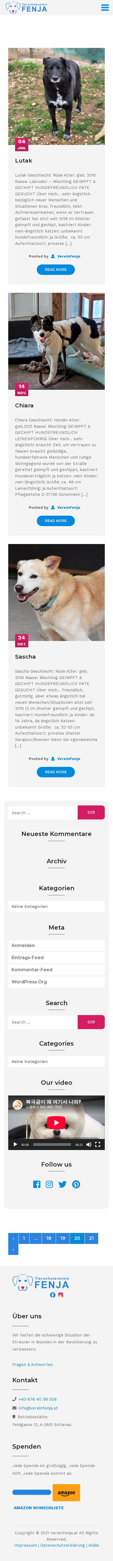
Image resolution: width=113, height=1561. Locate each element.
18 (48, 1238)
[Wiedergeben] (15, 1144)
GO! (91, 812)
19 (62, 1238)
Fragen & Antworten (32, 1364)
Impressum (25, 1545)
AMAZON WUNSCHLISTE (39, 1507)
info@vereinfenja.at (38, 1408)
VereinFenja (68, 256)
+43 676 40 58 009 (37, 1399)
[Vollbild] (97, 1144)
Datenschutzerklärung (62, 1545)
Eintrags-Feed (28, 957)
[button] (31, 1492)
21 (91, 1238)
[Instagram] (60, 1294)
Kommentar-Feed (32, 969)
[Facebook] (52, 1294)
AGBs (93, 1545)
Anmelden (23, 945)
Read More (56, 269)
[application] (56, 1122)
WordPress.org (29, 981)
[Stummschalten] (89, 1144)
